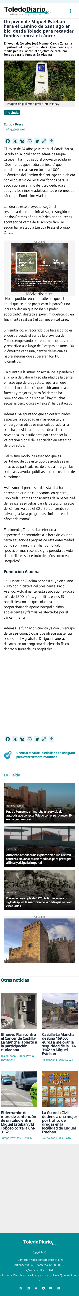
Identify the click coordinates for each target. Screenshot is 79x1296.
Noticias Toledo (15, 806)
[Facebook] (20, 1288)
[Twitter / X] (35, 1288)
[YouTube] (50, 1288)
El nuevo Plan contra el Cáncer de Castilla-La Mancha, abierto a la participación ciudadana (19, 1042)
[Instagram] (28, 1288)
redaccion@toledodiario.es (47, 1259)
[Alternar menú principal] (70, 11)
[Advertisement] (39, 696)
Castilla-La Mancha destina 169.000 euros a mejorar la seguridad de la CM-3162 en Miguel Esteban (59, 1044)
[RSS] (58, 1288)
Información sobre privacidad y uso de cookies (30, 1275)
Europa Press (13, 124)
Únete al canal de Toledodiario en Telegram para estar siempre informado (45, 755)
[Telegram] (43, 1288)
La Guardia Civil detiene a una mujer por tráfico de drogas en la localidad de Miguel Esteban (59, 1122)
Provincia (12, 112)
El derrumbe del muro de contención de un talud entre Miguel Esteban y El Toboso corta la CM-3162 (18, 1122)
